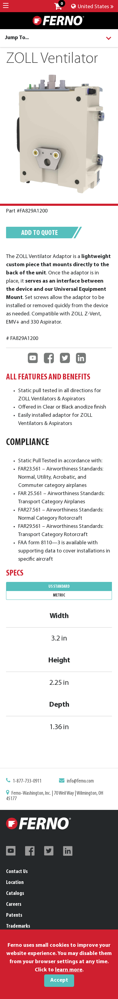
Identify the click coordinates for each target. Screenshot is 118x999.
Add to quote (39, 233)
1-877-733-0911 (27, 781)
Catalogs (15, 893)
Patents (14, 915)
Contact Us (17, 872)
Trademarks (18, 926)
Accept (59, 980)
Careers (13, 904)
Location (15, 882)
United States (93, 7)
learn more (68, 970)
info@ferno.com (80, 781)
